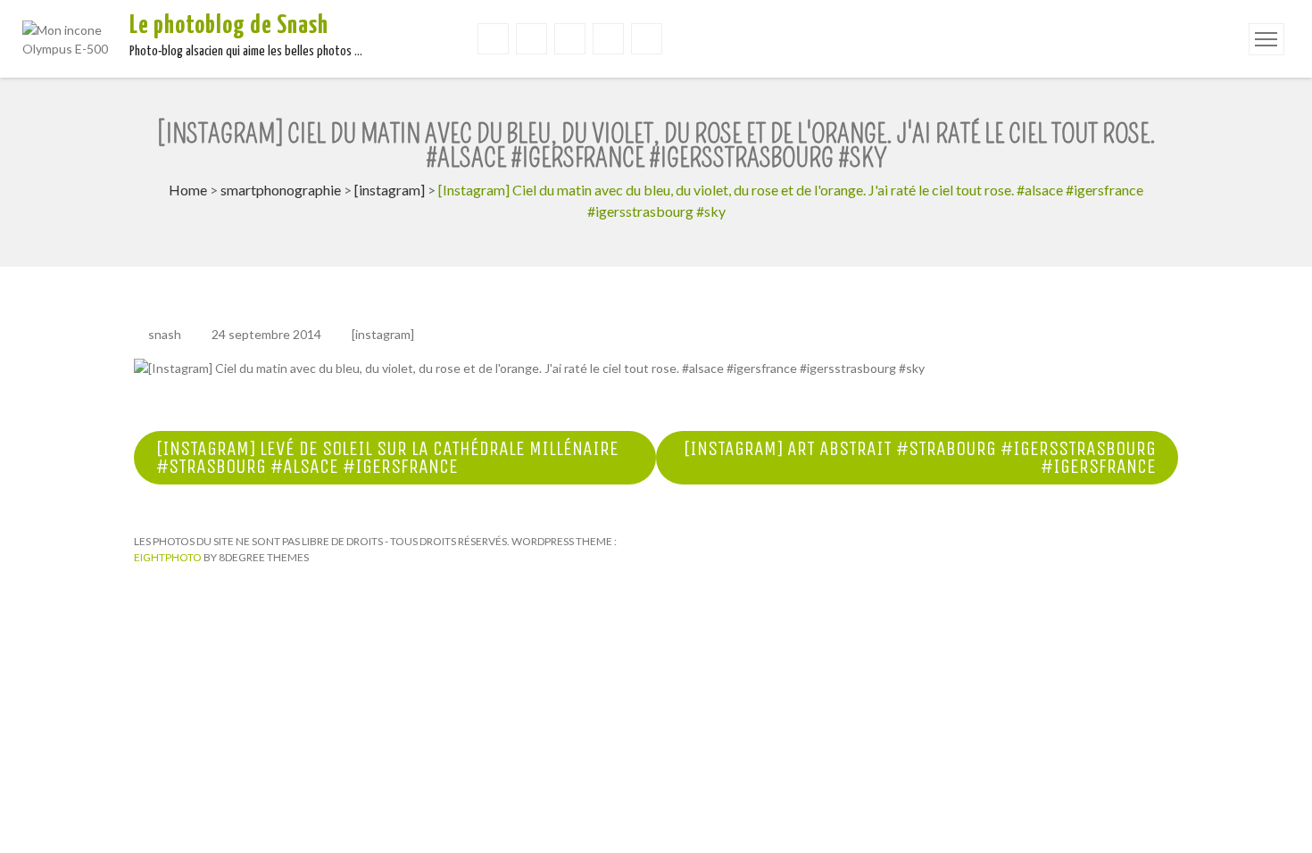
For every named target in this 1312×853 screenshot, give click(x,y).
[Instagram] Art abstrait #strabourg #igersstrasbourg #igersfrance (920, 457)
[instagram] (389, 189)
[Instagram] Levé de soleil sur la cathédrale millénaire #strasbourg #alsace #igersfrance (387, 457)
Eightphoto (168, 557)
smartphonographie (280, 189)
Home (188, 189)
